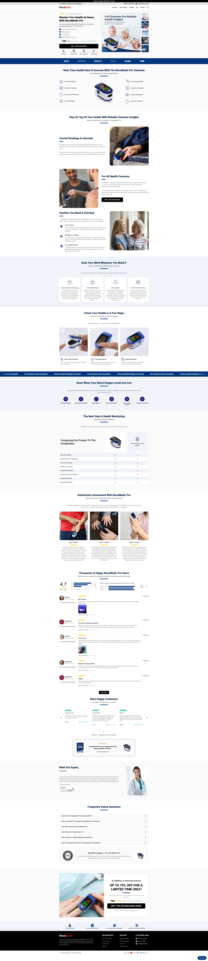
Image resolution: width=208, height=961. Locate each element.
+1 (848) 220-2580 (142, 943)
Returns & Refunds (124, 941)
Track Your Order (124, 946)
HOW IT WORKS (123, 7)
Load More (104, 692)
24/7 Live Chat (141, 941)
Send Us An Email (142, 938)
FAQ (137, 7)
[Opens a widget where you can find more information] (201, 958)
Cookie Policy (105, 943)
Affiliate (104, 946)
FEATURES (114, 7)
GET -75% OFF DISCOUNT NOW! (126, 906)
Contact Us (122, 943)
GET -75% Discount (79, 46)
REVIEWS (131, 7)
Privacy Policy (105, 941)
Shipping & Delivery (124, 938)
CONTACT (142, 7)
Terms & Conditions (107, 938)
